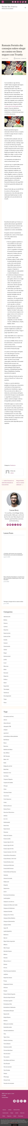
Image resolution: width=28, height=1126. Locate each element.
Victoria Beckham (8, 1050)
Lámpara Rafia (7, 924)
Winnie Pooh (7, 1080)
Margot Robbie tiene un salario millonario (20, 482)
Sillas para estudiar (8, 1024)
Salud (5, 682)
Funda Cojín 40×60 (8, 845)
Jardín (5, 659)
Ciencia (5, 623)
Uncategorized (7, 696)
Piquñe (5, 991)
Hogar (5, 653)
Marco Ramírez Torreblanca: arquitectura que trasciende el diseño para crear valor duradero (14, 578)
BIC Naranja (7, 756)
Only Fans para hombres (10, 971)
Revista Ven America (9, 6)
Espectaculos (7, 633)
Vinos (5, 702)
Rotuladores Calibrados (9, 1007)
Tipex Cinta (6, 1037)
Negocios (6, 676)
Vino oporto (6, 1057)
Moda (5, 669)
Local (5, 663)
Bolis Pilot (6, 769)
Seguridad (6, 686)
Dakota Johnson (8, 805)
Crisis (5, 802)
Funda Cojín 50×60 (8, 848)
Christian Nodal (7, 792)
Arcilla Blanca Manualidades (11, 736)
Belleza (5, 620)
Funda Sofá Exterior (9, 868)
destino (5, 815)
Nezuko (5, 957)
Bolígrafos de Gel (8, 766)
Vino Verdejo (7, 1070)
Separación (6, 1014)
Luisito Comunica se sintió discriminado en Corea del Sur (8, 482)
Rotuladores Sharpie (9, 1010)
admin (12, 473)
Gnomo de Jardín (8, 878)
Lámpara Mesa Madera (9, 918)
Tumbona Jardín (8, 1047)
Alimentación (7, 616)
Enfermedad (7, 822)
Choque (6, 786)
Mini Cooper (7, 948)
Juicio (5, 891)
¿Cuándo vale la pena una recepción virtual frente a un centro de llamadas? (13, 554)
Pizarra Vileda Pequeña (9, 994)
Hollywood (6, 881)
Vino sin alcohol (7, 1067)
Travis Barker (7, 1043)
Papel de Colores (8, 977)
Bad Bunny (6, 739)
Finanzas (6, 832)
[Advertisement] (14, 27)
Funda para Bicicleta (9, 865)
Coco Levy (6, 796)
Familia (5, 640)
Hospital (6, 885)
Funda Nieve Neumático (10, 855)
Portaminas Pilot (8, 1004)
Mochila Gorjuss (8, 951)
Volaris (5, 1073)
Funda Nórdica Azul (9, 862)
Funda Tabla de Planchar (10, 872)
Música (5, 954)
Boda (5, 762)
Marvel (5, 938)
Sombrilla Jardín (8, 1027)
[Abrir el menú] (25, 8)
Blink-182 (6, 759)
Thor (5, 1034)
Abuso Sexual (7, 723)
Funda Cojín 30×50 (8, 842)
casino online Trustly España (11, 106)
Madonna (6, 934)
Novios (5, 967)
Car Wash (6, 776)
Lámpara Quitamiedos (9, 921)
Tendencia (12, 465)
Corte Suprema (7, 799)
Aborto (5, 720)
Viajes (5, 699)
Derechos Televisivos (9, 812)
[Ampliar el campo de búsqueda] (2, 2)
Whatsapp (6, 1077)
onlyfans (6, 974)
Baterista (6, 746)
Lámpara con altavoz (9, 901)
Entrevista (6, 825)
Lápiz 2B (6, 928)
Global (5, 649)
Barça (5, 743)
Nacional (6, 673)
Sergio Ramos (7, 1017)
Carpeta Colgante (8, 779)
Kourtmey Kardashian (9, 895)
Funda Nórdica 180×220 (10, 858)
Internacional (7, 656)
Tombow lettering (8, 1040)
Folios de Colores (8, 835)
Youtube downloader (9, 1083)
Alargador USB (7, 726)
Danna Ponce (7, 809)
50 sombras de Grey (9, 716)
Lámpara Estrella (8, 911)
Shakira (5, 1020)
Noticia (5, 964)
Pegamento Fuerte (8, 984)
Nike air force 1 (7, 961)
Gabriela (6, 875)
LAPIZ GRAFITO (8, 931)
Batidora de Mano (8, 749)
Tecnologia (6, 689)
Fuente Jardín (7, 838)
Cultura (5, 626)
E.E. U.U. (6, 819)
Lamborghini (7, 898)
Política (5, 679)
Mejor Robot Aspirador (9, 941)
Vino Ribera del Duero (9, 1060)
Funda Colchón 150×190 (10, 852)
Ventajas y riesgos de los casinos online (13, 601)
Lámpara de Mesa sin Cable (10, 905)
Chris (5, 789)
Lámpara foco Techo (9, 915)
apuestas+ (6, 733)
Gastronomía (7, 646)
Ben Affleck (6, 753)
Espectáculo (7, 829)
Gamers (6, 643)
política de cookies (14, 1122)
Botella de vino (7, 772)
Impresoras (6, 888)
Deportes (6, 630)
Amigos (5, 729)
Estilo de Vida (7, 636)
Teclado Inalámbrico (9, 1030)
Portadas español (8, 1000)
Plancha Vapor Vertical (9, 997)
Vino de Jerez (7, 1053)
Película (6, 987)
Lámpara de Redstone (9, 908)
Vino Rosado (7, 1063)
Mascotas (6, 666)
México (5, 944)
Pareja (5, 981)
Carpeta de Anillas (8, 782)
